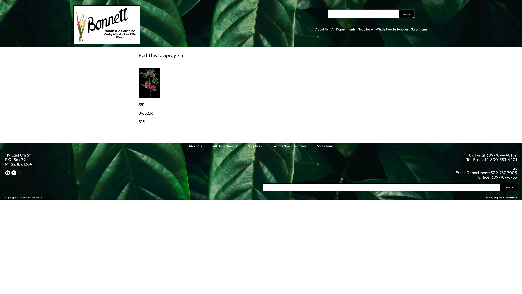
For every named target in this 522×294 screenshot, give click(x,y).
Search (406, 14)
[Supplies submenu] (372, 29)
